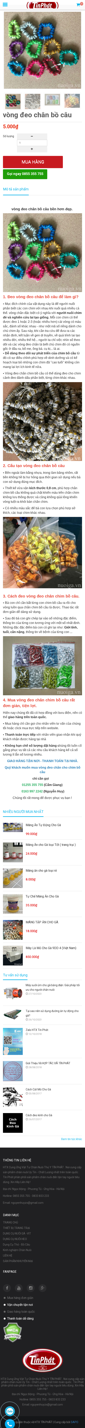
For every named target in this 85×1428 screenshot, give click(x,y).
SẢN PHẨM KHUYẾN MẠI (18, 1261)
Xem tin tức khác (71, 1139)
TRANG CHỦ (10, 1222)
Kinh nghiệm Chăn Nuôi (17, 1250)
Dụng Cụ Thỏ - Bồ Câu (16, 1244)
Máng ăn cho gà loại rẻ (41, 870)
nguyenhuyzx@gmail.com (27, 1202)
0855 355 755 (21, 1195)
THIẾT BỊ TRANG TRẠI (16, 1228)
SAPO (74, 1422)
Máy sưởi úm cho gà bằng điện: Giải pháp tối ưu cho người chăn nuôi (53, 987)
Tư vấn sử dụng (15, 975)
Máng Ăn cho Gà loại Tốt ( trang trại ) (51, 845)
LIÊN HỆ (7, 1255)
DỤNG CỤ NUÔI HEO (15, 1239)
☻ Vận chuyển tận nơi (18, 1305)
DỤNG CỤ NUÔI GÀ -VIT (17, 1233)
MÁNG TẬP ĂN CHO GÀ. (42, 922)
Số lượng (8, 136)
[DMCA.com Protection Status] (12, 1332)
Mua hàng (33, 161)
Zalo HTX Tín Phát (37, 1029)
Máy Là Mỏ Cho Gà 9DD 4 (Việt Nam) (51, 948)
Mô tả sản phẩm (16, 189)
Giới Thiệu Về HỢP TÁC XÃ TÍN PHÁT (48, 1063)
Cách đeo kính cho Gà (39, 1115)
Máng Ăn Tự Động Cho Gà (43, 825)
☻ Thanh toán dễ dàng (18, 1318)
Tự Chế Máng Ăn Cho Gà (42, 896)
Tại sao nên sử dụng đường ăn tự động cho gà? (52, 1013)
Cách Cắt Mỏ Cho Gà (38, 1089)
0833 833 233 (40, 1195)
